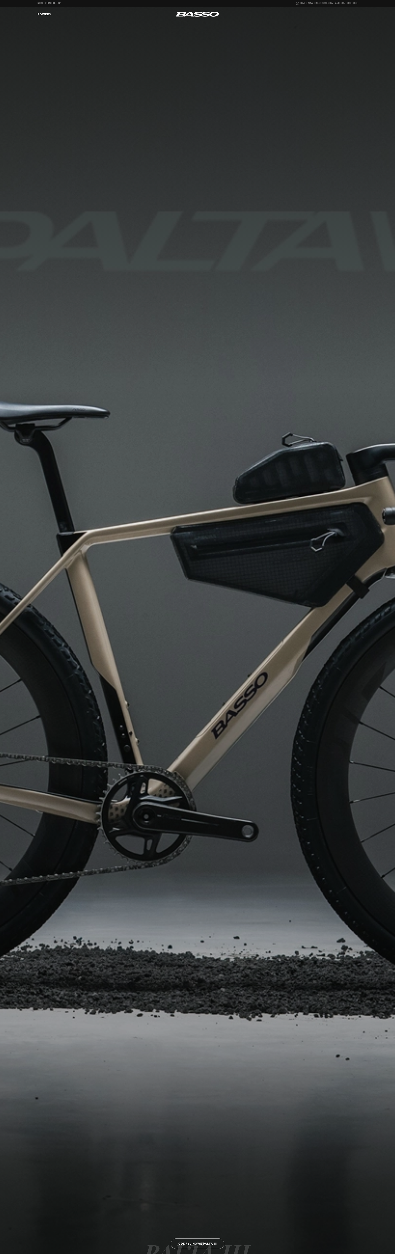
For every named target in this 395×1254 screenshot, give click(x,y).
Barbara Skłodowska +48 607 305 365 (329, 3)
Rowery (44, 14)
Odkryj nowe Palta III (197, 1243)
